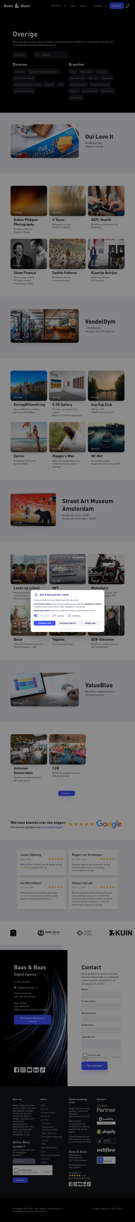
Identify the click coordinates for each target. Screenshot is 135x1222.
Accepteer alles (44, 623)
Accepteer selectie (68, 623)
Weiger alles (90, 623)
